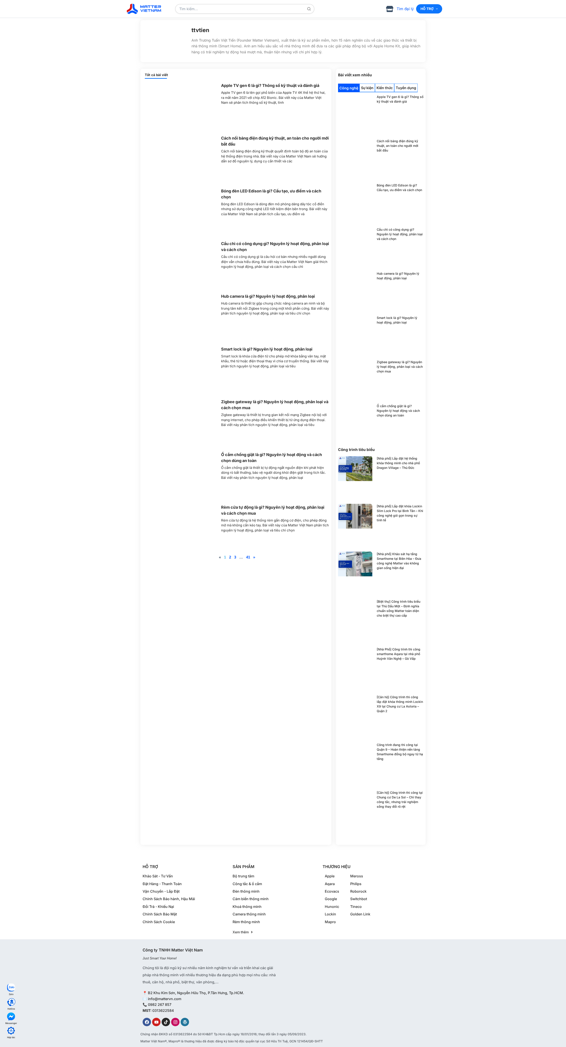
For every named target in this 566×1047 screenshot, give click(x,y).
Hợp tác (11, 1037)
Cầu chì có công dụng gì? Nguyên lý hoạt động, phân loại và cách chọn (400, 234)
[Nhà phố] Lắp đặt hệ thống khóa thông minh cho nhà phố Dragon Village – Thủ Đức (398, 463)
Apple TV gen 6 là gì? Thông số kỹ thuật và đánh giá (270, 85)
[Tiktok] (166, 1022)
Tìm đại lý (405, 9)
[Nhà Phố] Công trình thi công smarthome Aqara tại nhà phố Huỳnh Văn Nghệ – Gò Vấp (398, 653)
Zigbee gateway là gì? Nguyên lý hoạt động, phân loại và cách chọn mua (400, 366)
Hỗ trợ (427, 9)
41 (248, 557)
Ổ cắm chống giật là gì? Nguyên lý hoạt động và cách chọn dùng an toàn (398, 410)
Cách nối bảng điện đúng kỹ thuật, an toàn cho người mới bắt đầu (397, 145)
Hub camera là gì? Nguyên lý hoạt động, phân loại (268, 296)
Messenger (11, 1023)
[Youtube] (156, 1022)
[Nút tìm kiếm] (309, 8)
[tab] (348, 88)
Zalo (11, 994)
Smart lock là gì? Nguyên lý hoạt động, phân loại (266, 349)
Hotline (11, 1008)
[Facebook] (147, 1022)
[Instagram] (175, 1022)
